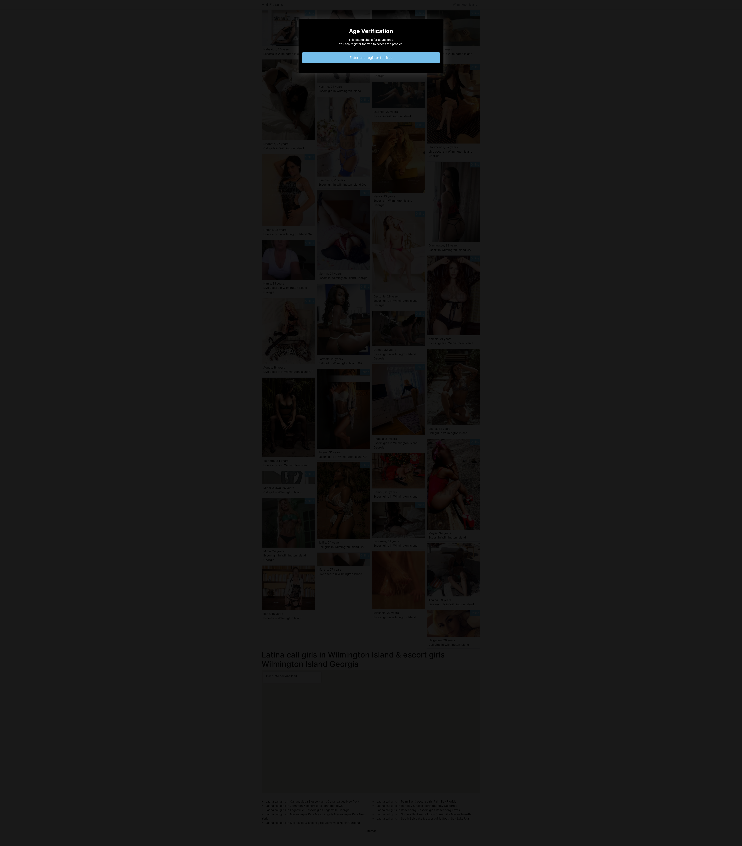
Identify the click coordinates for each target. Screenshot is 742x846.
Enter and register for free (371, 58)
